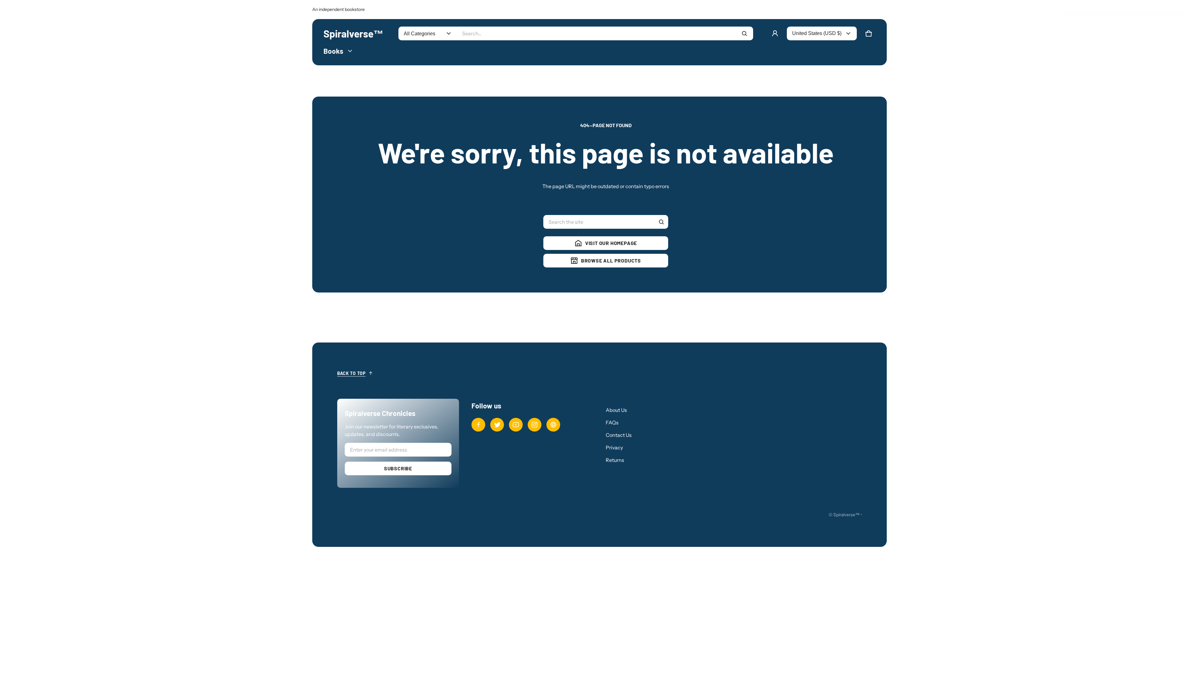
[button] (869, 33)
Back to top (351, 373)
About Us (616, 410)
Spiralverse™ (846, 515)
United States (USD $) (816, 33)
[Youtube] (516, 425)
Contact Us (619, 435)
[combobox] (605, 33)
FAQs (612, 422)
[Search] (661, 222)
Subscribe (398, 468)
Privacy (614, 447)
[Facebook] (478, 425)
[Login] (775, 33)
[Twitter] (497, 425)
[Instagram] (534, 425)
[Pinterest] (553, 425)
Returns (615, 460)
